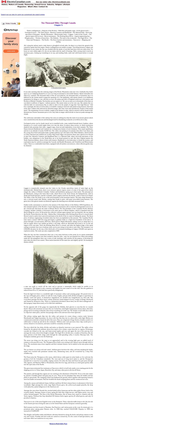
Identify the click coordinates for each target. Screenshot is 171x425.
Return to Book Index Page (58, 424)
